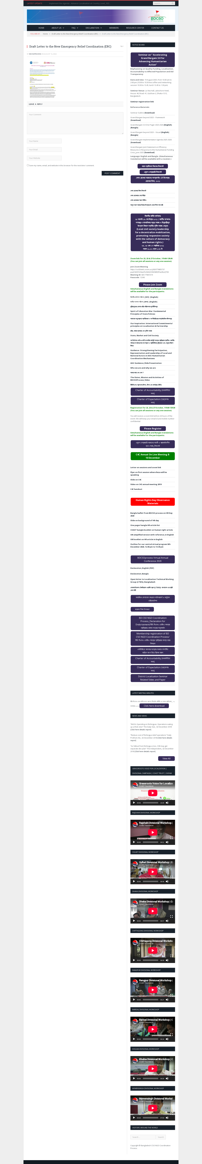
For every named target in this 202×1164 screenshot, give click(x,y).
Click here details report (141, 729)
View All (166, 758)
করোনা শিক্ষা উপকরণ (142, 609)
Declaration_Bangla (139, 573)
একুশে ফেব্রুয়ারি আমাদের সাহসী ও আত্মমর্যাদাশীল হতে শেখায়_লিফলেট (153, 444)
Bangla (134, 127)
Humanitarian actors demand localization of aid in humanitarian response (80, 3)
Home (41, 28)
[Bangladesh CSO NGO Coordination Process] (101, 15)
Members (114, 28)
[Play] (134, 802)
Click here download (154, 705)
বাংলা (147, 297)
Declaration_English (139, 568)
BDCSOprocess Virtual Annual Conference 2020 (152, 559)
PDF (151, 568)
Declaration (92, 28)
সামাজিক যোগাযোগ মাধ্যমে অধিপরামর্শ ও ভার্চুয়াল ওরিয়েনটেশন (153, 599)
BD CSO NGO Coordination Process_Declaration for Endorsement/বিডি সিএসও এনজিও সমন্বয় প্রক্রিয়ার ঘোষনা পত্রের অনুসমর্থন (153, 622)
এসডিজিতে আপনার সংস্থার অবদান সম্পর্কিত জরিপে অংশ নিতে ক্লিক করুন (152, 651)
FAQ (73, 28)
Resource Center (135, 28)
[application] (152, 792)
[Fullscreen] (171, 798)
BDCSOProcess (35, 54)
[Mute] (167, 802)
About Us (56, 28)
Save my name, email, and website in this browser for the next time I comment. (61, 165)
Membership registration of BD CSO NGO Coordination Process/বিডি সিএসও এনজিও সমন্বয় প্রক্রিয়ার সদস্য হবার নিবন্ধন (152, 638)
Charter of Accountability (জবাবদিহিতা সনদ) (152, 392)
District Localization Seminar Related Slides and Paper (153, 678)
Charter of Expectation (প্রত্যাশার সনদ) (152, 401)
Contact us (157, 28)
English (167, 125)
